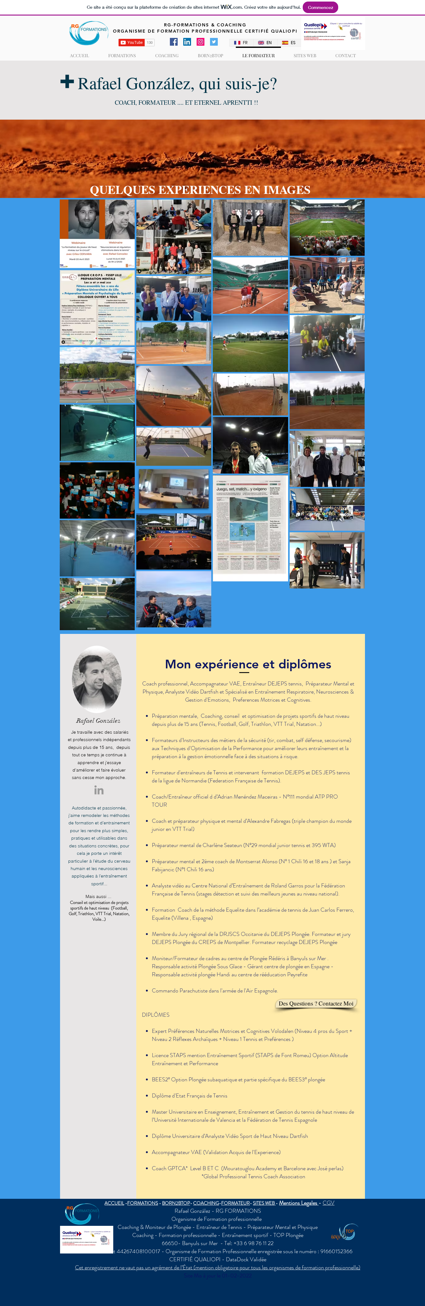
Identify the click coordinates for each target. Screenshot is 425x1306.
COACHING (206, 1203)
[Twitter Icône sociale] (214, 42)
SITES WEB (264, 1203)
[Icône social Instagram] (200, 42)
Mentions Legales (299, 1203)
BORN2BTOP (176, 1203)
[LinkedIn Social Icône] (187, 42)
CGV (328, 1203)
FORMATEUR (235, 1203)
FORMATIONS (142, 1203)
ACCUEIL (114, 1203)
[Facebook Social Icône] (174, 42)
